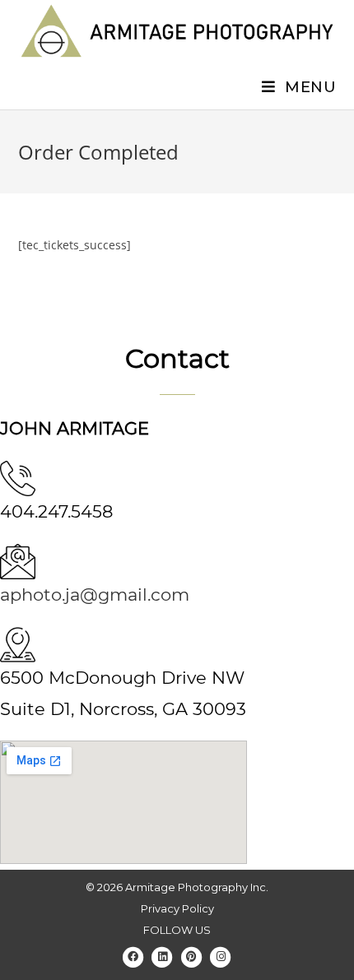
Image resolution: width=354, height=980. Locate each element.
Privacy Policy (177, 908)
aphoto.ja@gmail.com (94, 594)
